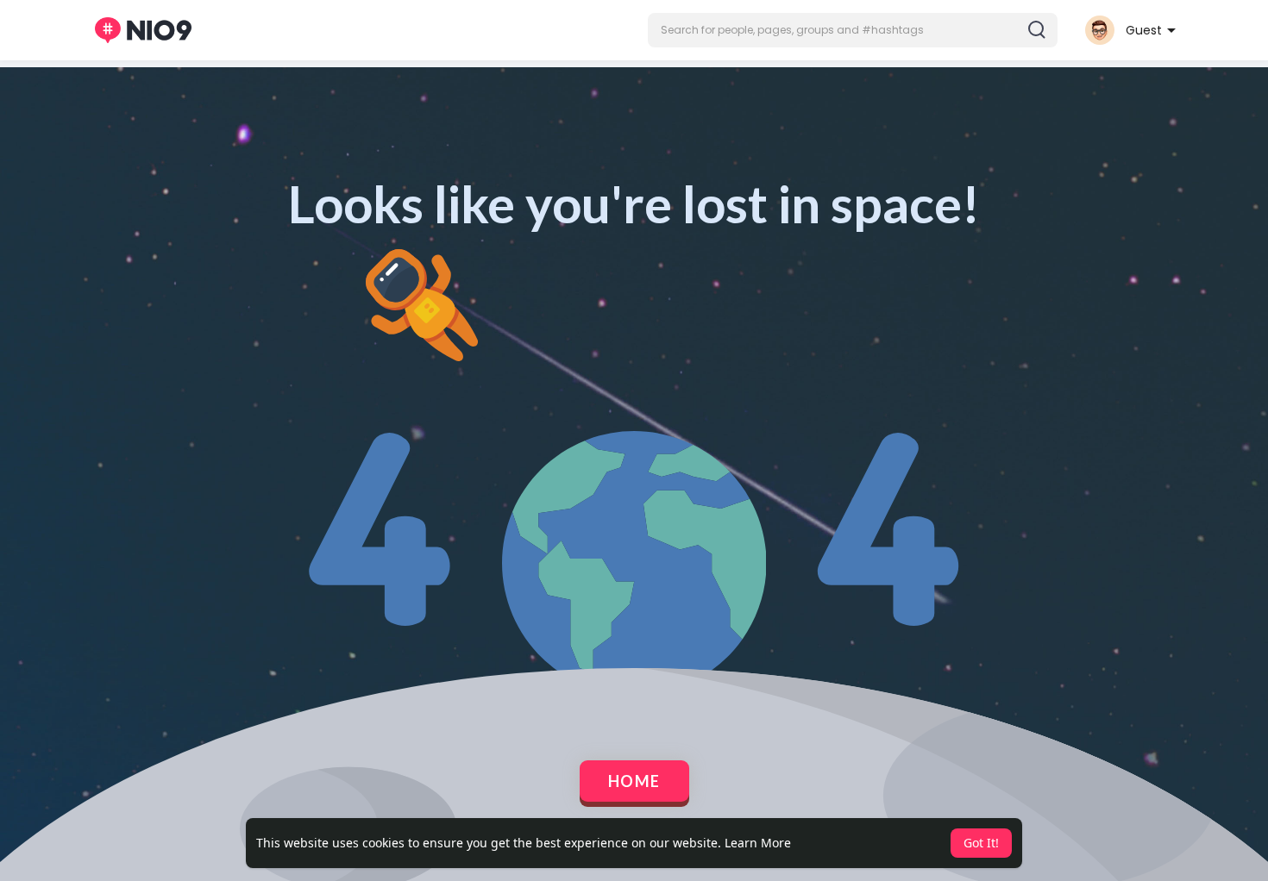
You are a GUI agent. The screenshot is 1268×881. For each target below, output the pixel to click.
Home (634, 781)
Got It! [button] (981, 842)
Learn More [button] (758, 842)
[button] (853, 30)
